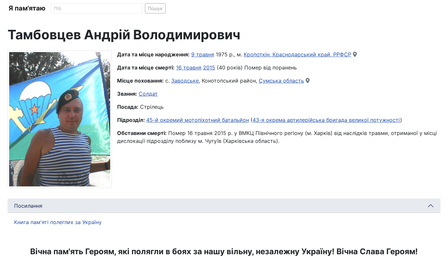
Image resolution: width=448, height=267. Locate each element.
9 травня (202, 54)
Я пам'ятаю (27, 8)
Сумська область (281, 80)
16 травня (188, 67)
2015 (209, 67)
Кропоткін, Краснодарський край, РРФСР (297, 54)
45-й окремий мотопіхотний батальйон (197, 120)
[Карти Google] (355, 54)
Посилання (28, 205)
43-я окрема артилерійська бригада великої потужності (326, 120)
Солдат (148, 93)
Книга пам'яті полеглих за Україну (58, 222)
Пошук (155, 8)
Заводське (185, 80)
